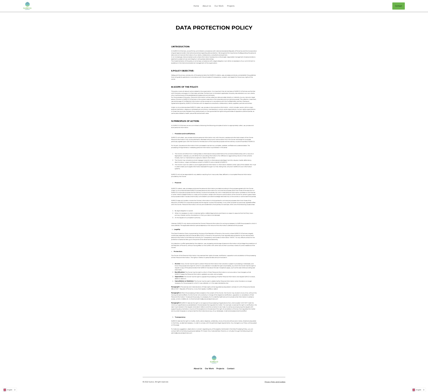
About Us (207, 6)
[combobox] (9, 390)
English (9, 390)
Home (196, 6)
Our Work (218, 6)
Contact (398, 6)
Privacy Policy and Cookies (275, 382)
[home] (54, 6)
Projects (230, 6)
